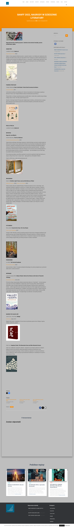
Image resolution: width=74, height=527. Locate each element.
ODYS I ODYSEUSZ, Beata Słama (59, 57)
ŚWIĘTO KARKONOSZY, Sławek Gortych (61, 49)
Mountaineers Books (10, 264)
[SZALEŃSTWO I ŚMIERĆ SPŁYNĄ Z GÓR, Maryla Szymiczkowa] (58, 474)
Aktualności (52, 508)
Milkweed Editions (10, 183)
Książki (51, 482)
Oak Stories (8, 318)
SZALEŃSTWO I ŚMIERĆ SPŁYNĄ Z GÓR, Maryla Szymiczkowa (56, 486)
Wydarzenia (52, 518)
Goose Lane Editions (21, 183)
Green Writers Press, (10, 53)
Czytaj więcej (67, 525)
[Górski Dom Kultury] (7, 3)
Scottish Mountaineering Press (12, 140)
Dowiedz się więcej (18, 494)
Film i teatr (52, 513)
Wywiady (51, 521)
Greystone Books (9, 89)
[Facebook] (55, 43)
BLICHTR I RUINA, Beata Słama (59, 53)
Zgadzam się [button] (62, 525)
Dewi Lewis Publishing (11, 230)
